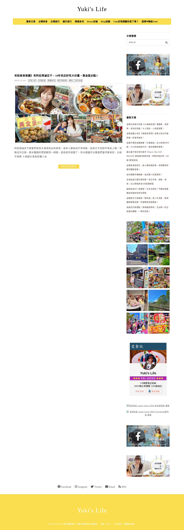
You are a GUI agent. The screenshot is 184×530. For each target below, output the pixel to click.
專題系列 (79, 21)
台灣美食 (43, 21)
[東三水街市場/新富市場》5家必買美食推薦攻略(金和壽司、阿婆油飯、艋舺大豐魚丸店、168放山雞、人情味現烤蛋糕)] (137, 255)
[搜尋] (166, 42)
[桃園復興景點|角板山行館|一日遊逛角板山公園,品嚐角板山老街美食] (159, 301)
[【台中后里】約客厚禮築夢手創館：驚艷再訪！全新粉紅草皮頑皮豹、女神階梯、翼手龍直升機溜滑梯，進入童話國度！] (137, 324)
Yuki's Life (92, 9)
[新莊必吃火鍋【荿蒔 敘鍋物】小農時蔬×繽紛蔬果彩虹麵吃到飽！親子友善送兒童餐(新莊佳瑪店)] (159, 278)
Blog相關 (105, 21)
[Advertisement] (70, 49)
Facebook (66, 486)
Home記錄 (92, 21)
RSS (124, 486)
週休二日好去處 (75, 81)
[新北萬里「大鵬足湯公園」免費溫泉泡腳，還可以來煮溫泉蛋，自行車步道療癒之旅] (137, 278)
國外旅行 (67, 21)
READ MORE (68, 166)
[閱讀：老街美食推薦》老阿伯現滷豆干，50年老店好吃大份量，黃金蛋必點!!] (69, 142)
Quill (109, 524)
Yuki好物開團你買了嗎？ (126, 21)
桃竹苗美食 (62, 81)
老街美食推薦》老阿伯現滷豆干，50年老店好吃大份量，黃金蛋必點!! (56, 75)
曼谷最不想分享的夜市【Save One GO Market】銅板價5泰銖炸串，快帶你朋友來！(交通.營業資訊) (147, 156)
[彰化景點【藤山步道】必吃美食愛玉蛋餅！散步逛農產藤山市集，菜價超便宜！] (137, 232)
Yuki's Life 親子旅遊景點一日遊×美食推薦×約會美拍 (76, 524)
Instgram (82, 486)
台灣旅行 (55, 21)
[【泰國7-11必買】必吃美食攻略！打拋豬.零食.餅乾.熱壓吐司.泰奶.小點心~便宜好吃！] (159, 324)
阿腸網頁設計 (129, 524)
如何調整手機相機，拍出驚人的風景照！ (144, 174)
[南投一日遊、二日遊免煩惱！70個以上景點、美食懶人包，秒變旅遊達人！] (159, 232)
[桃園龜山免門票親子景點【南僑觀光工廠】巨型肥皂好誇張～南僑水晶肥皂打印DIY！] (137, 301)
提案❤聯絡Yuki (150, 21)
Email (112, 486)
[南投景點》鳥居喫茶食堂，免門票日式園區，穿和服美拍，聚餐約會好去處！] (159, 255)
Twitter (98, 486)
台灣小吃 (32, 81)
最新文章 (31, 21)
